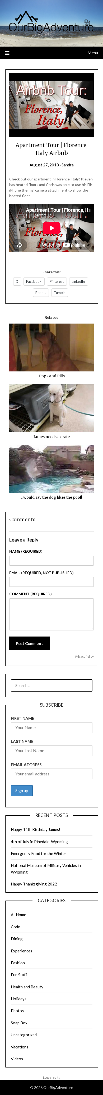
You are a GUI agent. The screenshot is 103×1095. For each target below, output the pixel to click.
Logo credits (51, 1077)
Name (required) (26, 551)
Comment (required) (30, 594)
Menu (92, 52)
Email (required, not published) (41, 572)
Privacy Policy (84, 656)
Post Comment (29, 643)
